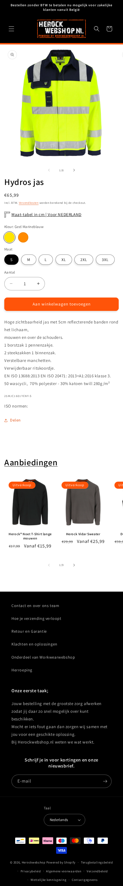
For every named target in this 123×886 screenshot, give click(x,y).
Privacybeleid (31, 871)
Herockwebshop (33, 862)
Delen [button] (15, 420)
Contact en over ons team (35, 605)
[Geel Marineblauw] (9, 237)
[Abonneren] (105, 781)
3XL (105, 259)
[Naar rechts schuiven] (74, 170)
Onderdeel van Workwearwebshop (43, 657)
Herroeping (21, 670)
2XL (83, 259)
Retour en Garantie (29, 631)
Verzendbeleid (97, 871)
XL (63, 259)
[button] (11, 29)
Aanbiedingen (30, 462)
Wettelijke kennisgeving (48, 880)
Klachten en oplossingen (34, 644)
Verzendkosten (29, 203)
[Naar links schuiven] (49, 170)
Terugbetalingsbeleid (97, 862)
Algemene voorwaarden (63, 871)
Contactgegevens (85, 880)
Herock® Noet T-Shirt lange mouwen (30, 536)
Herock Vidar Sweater (83, 534)
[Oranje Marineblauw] (23, 237)
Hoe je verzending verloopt (36, 618)
